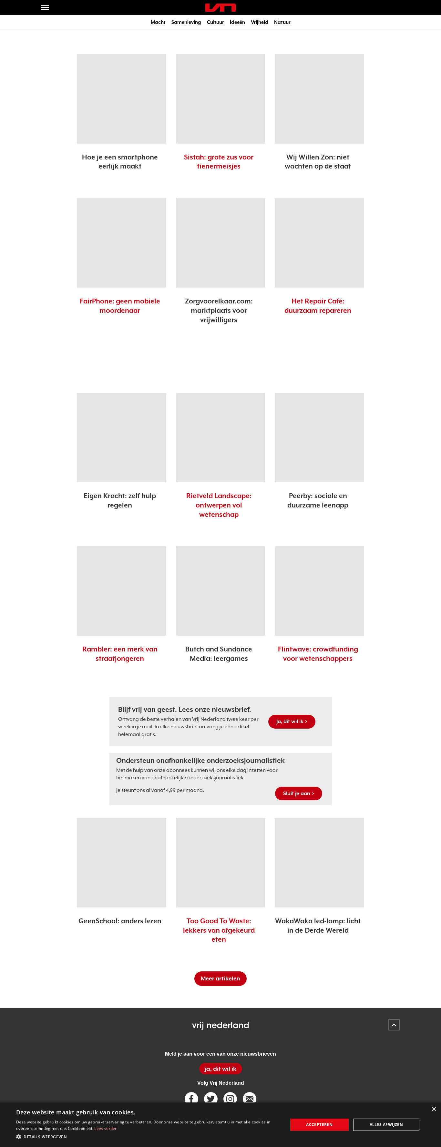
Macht (158, 22)
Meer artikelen (220, 978)
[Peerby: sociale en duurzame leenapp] (319, 437)
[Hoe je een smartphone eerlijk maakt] (121, 99)
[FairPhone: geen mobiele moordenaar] (121, 243)
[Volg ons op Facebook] (191, 1099)
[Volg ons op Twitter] (211, 1099)
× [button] (433, 1109)
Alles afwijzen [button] (386, 1124)
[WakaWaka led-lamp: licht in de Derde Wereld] (319, 862)
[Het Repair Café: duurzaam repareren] (319, 243)
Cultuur (215, 22)
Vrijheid (259, 22)
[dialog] (220, 1124)
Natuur (282, 22)
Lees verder (105, 1128)
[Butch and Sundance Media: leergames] (220, 591)
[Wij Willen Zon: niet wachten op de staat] (319, 99)
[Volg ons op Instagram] (230, 1099)
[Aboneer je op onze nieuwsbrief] (249, 1099)
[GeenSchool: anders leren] (121, 862)
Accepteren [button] (319, 1124)
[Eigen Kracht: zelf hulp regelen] (121, 437)
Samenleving (186, 22)
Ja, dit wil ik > (291, 721)
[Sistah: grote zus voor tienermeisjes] (220, 99)
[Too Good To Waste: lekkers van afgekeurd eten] (220, 862)
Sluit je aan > (298, 793)
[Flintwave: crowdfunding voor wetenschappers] (319, 591)
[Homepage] (220, 8)
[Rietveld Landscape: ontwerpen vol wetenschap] (220, 437)
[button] (148, 1137)
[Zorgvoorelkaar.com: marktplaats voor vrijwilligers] (220, 243)
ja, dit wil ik (220, 1068)
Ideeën (237, 22)
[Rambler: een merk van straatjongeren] (121, 591)
